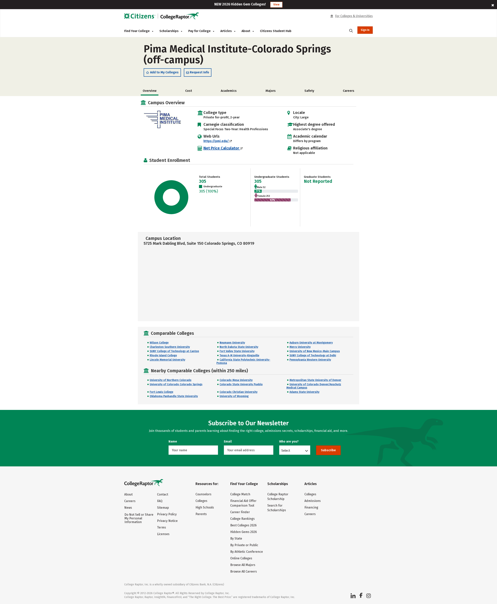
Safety (309, 91)
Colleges (201, 501)
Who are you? (289, 441)
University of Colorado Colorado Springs (176, 384)
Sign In (365, 30)
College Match (240, 494)
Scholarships (169, 31)
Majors (271, 91)
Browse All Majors (242, 565)
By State (236, 538)
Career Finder (240, 512)
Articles (226, 31)
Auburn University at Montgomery (311, 342)
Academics (229, 91)
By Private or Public (244, 545)
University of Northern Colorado (170, 380)
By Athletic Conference (246, 552)
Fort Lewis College (161, 392)
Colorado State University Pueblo (241, 384)
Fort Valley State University (237, 351)
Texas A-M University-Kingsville (239, 355)
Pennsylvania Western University (310, 359)
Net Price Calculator (221, 148)
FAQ (159, 501)
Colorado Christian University (238, 392)
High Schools (204, 507)
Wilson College (159, 342)
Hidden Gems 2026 (243, 532)
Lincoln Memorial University (167, 359)
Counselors (203, 494)
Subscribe (328, 450)
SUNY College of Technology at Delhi (312, 355)
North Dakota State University (239, 347)
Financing (311, 507)
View (276, 4)
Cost (188, 91)
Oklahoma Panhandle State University (174, 396)
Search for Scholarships (276, 508)
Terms (161, 527)
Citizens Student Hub (275, 31)
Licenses (163, 534)
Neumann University (232, 342)
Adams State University (304, 392)
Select (285, 450)
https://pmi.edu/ (216, 141)
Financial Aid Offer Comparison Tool (243, 503)
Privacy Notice (167, 521)
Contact (162, 494)
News (128, 507)
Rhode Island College (163, 355)
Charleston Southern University (170, 347)
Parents (201, 514)
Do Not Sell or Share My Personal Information (138, 518)
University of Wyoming (234, 396)
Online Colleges (241, 558)
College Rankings (242, 519)
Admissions (312, 501)
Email (228, 441)
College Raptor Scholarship (277, 496)
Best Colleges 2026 (243, 525)
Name (173, 441)
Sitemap (163, 507)
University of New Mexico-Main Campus (314, 351)
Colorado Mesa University (236, 380)
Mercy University (300, 347)
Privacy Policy (167, 514)
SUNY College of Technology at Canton (174, 351)
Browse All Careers (243, 571)
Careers (348, 91)
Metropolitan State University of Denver (315, 380)
